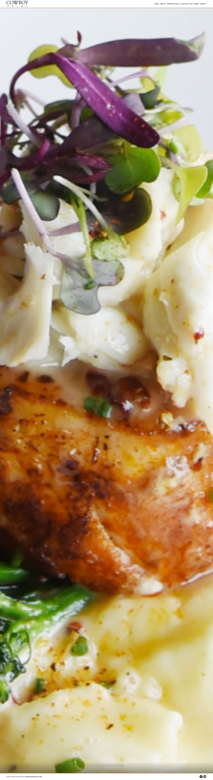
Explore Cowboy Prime (106, 767)
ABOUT (163, 4)
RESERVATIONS (173, 4)
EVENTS (203, 4)
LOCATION (184, 4)
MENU (157, 4)
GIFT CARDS (194, 4)
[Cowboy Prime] (17, 3)
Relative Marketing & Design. (34, 776)
